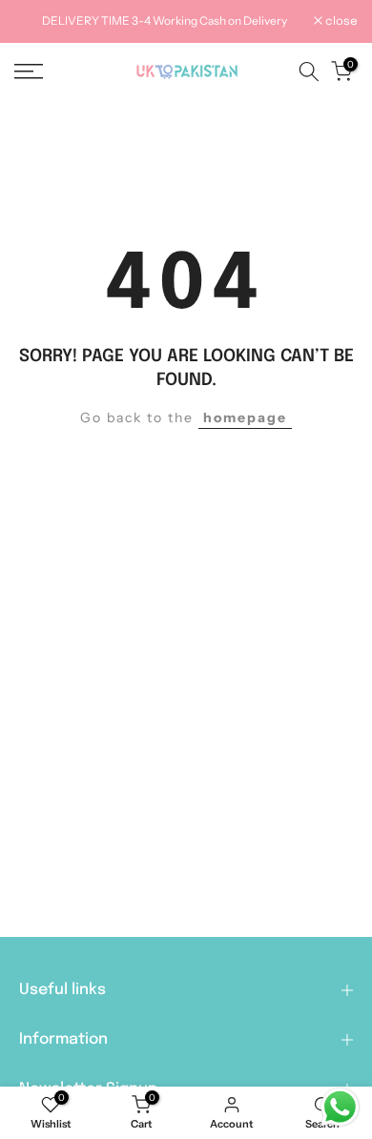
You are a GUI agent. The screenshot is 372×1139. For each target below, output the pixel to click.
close (340, 22)
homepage (245, 417)
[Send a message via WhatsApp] (340, 1107)
